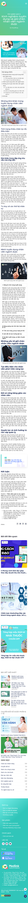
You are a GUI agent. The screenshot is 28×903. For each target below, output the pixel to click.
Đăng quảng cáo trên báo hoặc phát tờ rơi (13, 326)
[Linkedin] (6, 843)
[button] (14, 284)
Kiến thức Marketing (7, 778)
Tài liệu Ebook (5, 787)
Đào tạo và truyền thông (10, 812)
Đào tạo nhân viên (6, 775)
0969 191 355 (12, 883)
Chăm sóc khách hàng (7, 763)
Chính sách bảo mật (8, 836)
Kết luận (5, 96)
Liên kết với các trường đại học (13, 334)
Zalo (25, 892)
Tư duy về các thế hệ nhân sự (12, 80)
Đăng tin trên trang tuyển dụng (13, 285)
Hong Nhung (15, 27)
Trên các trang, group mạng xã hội (14, 330)
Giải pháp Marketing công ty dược (12, 827)
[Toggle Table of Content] (23, 72)
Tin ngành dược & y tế (7, 790)
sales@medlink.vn (12, 885)
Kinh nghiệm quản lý (14, 14)
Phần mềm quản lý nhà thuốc (10, 823)
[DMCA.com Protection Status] (6, 895)
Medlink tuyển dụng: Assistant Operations (18, 677)
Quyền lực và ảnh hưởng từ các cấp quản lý (14, 93)
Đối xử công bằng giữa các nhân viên (15, 90)
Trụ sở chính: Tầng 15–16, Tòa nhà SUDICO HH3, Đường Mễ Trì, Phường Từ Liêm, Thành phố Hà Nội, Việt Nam (15, 874)
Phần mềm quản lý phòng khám (11, 825)
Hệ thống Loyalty (8, 815)
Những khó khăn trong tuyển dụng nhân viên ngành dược (13, 75)
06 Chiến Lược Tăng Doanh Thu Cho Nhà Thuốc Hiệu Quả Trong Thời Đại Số (18, 685)
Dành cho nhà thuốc (7, 772)
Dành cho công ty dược (8, 769)
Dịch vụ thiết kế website (10, 810)
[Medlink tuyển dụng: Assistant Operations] (14, 725)
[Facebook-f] (3, 843)
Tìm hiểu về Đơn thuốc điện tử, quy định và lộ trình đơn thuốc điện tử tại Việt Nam (18, 703)
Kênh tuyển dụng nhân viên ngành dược (13, 82)
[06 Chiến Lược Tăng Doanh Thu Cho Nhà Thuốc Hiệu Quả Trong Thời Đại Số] (14, 745)
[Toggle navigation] (26, 3)
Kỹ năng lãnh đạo (6, 784)
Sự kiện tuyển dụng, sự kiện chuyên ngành (13, 337)
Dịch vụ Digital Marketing (10, 808)
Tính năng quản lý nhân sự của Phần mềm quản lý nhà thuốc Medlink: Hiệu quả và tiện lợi (19, 694)
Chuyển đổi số (5, 766)
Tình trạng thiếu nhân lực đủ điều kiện (14, 78)
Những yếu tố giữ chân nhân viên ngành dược (13, 84)
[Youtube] (10, 843)
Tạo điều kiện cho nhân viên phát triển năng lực (14, 88)
